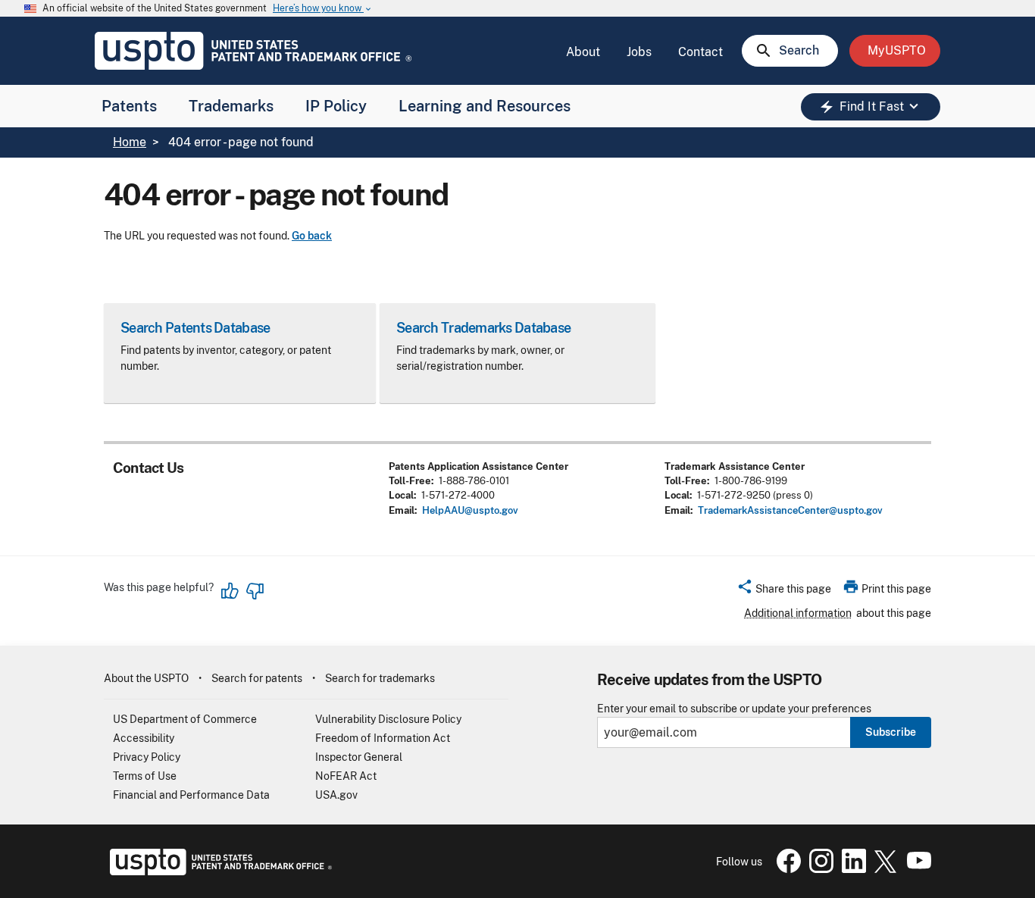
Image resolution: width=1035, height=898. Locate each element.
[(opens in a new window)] (818, 869)
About (583, 52)
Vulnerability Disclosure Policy (388, 719)
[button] (783, 591)
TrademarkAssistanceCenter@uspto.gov (790, 510)
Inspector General (358, 757)
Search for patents (256, 678)
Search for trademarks (380, 678)
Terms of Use (145, 776)
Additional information (798, 613)
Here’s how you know (323, 9)
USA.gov (336, 795)
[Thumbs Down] (254, 591)
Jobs (639, 52)
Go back (312, 236)
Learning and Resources (485, 106)
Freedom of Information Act (382, 738)
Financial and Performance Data (191, 795)
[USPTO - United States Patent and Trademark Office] (218, 871)
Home (129, 142)
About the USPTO (146, 678)
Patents (129, 106)
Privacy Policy (146, 757)
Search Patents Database (195, 328)
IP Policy (336, 106)
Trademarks (231, 106)
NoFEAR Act (346, 776)
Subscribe (890, 732)
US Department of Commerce (185, 719)
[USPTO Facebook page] (786, 869)
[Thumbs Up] (230, 591)
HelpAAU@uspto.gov (470, 510)
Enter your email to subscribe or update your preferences (734, 709)
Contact (700, 52)
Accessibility (143, 738)
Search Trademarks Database (483, 328)
